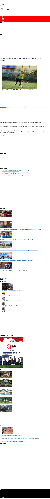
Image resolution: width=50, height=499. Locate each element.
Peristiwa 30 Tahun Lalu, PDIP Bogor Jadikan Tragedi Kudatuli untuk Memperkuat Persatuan (13, 290)
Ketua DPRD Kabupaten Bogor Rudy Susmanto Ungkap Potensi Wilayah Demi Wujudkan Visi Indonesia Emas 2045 (16, 172)
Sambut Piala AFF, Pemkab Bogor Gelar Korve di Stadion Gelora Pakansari (15, 270)
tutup (0, 22)
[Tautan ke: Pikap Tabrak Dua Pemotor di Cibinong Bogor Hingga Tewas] (3, 294)
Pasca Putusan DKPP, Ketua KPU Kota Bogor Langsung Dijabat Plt (10, 305)
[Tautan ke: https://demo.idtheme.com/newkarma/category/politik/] (9, 369)
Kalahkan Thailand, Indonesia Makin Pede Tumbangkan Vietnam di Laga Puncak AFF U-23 (13, 175)
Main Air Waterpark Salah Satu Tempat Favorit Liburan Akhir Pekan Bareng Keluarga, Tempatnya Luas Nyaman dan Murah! (15, 395)
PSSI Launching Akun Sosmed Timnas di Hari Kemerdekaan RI (10, 155)
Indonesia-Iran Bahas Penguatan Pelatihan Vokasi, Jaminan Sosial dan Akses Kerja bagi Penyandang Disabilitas (15, 170)
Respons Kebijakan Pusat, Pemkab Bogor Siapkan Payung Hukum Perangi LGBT (12, 435)
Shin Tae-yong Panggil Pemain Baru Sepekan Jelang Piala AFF (12, 130)
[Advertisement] (14, 13)
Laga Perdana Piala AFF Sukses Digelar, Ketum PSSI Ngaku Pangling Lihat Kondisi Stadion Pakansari (20, 229)
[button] (8, 9)
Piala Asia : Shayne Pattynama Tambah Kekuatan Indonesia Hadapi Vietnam (11, 173)
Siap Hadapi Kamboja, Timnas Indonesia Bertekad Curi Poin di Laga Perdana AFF (16, 260)
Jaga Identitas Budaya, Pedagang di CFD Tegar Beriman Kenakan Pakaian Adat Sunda (17, 218)
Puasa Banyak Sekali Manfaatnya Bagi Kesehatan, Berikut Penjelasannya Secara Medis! (12, 441)
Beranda (3, 496)
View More (1, 279)
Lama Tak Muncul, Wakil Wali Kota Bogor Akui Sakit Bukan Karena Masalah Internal (12, 300)
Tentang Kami (3, 497)
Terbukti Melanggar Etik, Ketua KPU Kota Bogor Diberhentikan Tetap (10, 310)
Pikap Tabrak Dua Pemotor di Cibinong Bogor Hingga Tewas (9, 295)
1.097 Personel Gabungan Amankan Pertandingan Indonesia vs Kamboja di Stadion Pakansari (19, 250)
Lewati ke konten (2, 0)
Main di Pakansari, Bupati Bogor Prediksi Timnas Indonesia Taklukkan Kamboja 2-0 (16, 239)
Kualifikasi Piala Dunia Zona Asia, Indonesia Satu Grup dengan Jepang (10, 171)
